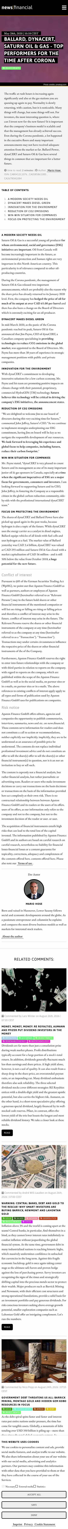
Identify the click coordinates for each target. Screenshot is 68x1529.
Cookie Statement (45, 1524)
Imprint (17, 1524)
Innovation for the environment (32, 207)
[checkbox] (3, 1486)
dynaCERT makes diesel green (29, 202)
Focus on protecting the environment (36, 219)
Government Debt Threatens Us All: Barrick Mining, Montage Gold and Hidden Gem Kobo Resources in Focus (34, 1401)
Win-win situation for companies (32, 215)
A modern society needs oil (28, 198)
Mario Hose (54, 170)
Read (7, 1132)
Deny (34, 1514)
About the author (12, 936)
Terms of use (25, 863)
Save (34, 1504)
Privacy (28, 1524)
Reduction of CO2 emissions (28, 211)
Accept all (34, 1494)
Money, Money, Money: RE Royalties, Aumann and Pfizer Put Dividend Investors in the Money (33, 1030)
